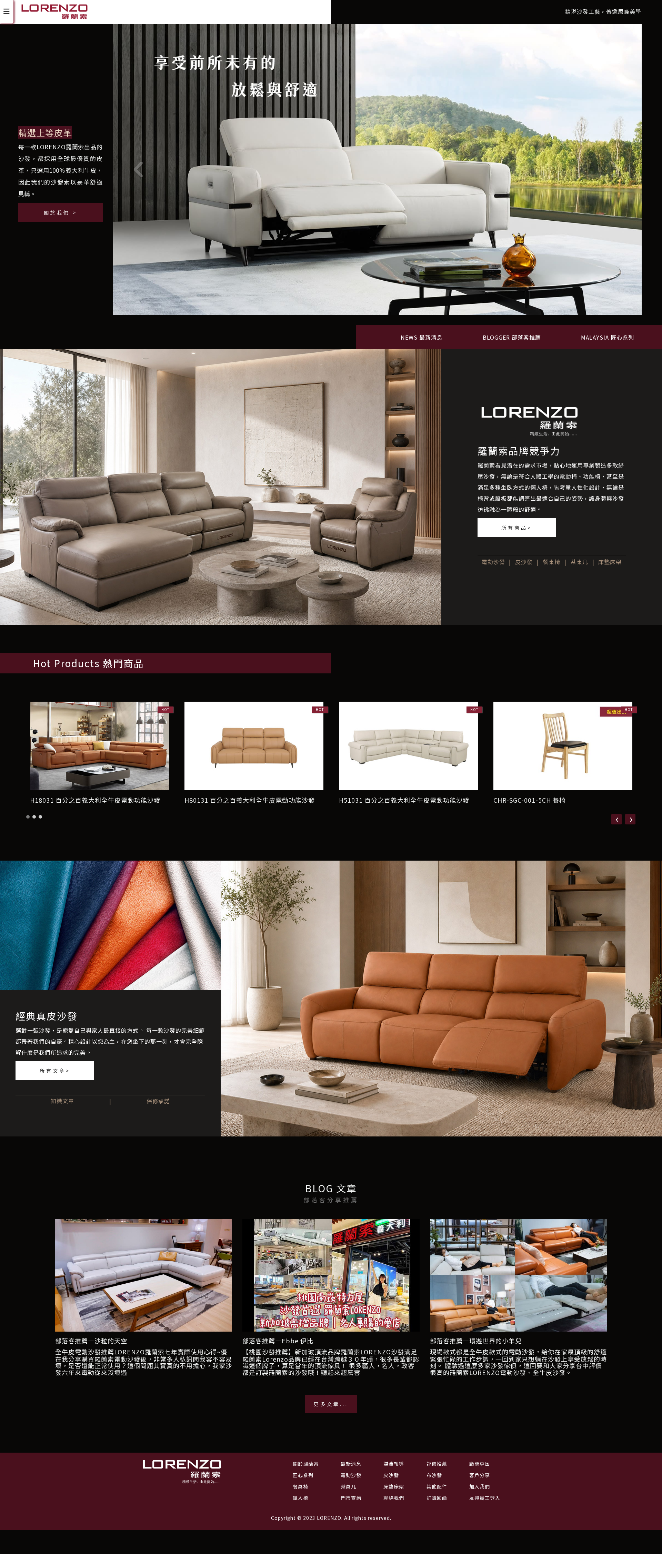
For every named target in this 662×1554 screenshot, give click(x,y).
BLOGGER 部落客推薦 (512, 337)
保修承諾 (158, 1101)
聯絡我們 (393, 1497)
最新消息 (351, 1463)
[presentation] (616, 819)
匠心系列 (303, 1475)
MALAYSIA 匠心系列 (607, 337)
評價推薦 (437, 1463)
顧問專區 (479, 1463)
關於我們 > (60, 212)
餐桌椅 (551, 562)
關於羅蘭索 (306, 1463)
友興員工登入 (484, 1497)
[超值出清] (377, 172)
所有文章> (55, 1070)
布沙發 (434, 1475)
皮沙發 (524, 562)
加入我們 (479, 1486)
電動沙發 (493, 562)
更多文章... (331, 1404)
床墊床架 (610, 562)
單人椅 (300, 1497)
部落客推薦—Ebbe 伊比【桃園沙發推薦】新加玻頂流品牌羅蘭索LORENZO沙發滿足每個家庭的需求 (329, 1346)
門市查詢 (351, 1497)
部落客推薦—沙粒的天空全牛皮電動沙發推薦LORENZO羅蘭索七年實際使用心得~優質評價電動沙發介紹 (141, 1346)
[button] (28, 817)
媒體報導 (393, 1463)
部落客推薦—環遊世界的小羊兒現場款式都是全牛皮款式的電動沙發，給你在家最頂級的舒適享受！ (518, 1346)
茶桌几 (579, 562)
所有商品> (516, 527)
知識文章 (62, 1101)
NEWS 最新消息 (422, 337)
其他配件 (437, 1486)
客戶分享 (479, 1475)
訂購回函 (437, 1497)
